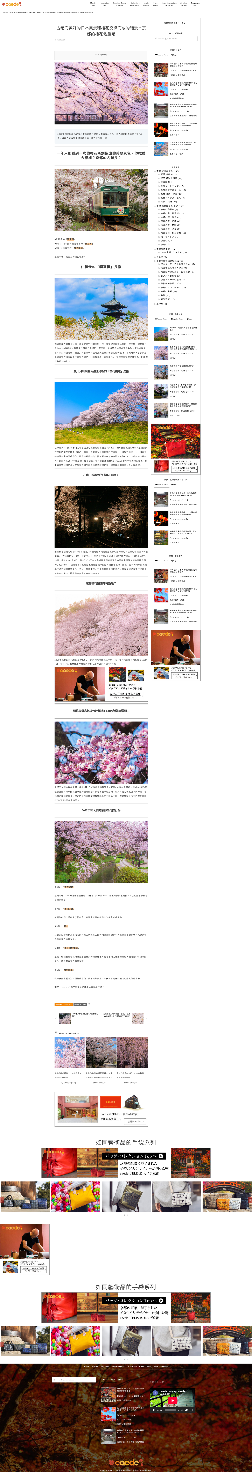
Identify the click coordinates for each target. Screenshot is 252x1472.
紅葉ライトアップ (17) (172, 186)
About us (183, 4)
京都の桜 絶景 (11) (171, 217)
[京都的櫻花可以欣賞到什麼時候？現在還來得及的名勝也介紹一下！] (161, 353)
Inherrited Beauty (118, 1366)
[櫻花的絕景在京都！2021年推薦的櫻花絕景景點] (132, 1052)
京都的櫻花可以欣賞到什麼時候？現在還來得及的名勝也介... (183, 348)
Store (155, 4)
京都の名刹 (175, 135)
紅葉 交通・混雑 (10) (171, 194)
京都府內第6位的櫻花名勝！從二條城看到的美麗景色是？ (183, 386)
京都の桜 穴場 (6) (170, 225)
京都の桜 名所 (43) (171, 221)
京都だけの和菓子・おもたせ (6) (177, 272)
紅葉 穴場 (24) (169, 202)
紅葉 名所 (192, 71)
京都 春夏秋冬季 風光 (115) (170, 206)
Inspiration (105, 4)
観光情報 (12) (168, 299)
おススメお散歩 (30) (171, 276)
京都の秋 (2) (167, 245)
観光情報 (193, 116)
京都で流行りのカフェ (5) (174, 268)
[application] (172, 1400)
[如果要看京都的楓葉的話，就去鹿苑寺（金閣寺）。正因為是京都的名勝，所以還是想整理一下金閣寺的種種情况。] (161, 537)
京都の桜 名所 (176, 154)
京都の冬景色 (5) (169, 210)
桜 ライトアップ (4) (172, 237)
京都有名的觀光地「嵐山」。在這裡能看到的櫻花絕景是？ (183, 144)
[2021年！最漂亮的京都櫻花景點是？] (161, 334)
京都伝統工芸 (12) (165, 249)
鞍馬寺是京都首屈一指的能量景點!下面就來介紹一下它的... (183, 105)
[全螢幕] (191, 1410)
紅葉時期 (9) (167, 182)
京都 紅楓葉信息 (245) (167, 171)
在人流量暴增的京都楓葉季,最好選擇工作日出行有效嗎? (183, 84)
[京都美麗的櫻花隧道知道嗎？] (161, 372)
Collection (134, 4)
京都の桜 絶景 (80, 1004)
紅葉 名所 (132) (169, 175)
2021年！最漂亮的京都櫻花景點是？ (183, 329)
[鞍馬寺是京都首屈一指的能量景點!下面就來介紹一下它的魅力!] (161, 110)
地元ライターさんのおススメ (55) (178, 264)
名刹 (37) (165, 295)
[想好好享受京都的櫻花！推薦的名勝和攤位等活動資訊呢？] (161, 410)
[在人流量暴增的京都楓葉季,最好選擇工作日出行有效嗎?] (161, 89)
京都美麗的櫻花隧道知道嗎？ (182, 366)
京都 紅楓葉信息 (178, 75)
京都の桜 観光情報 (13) (173, 233)
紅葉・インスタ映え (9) (173, 198)
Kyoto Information (169, 4)
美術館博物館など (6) (172, 284)
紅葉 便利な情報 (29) (171, 178)
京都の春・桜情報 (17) (172, 214)
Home (86, 1366)
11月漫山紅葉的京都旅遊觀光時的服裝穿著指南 (183, 65)
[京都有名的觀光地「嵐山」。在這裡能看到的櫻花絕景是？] (161, 149)
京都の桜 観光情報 (180, 411)
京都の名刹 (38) (169, 292)
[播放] (154, 1410)
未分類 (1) (161, 304)
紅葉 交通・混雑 (177, 94)
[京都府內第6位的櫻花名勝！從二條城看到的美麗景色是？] (161, 391)
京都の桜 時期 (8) (170, 229)
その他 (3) (161, 257)
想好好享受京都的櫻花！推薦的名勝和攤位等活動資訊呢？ (183, 405)
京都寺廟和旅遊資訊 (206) (169, 261)
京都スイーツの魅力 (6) (173, 280)
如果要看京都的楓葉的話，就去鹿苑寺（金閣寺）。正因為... (183, 532)
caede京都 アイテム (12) (174, 253)
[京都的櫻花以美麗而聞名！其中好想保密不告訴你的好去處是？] (101, 1052)
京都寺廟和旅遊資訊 (178, 116)
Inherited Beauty (119, 4)
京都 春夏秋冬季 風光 (63, 1004)
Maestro (93, 4)
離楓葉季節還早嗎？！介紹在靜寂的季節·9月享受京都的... (183, 125)
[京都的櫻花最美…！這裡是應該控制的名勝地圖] (70, 1052)
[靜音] (186, 1410)
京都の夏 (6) (167, 241)
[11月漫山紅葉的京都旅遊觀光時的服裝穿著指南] (161, 70)
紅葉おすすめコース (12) (173, 190)
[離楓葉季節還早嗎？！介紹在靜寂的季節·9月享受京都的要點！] (161, 130)
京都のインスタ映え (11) (173, 288)
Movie (149, 1366)
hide (104, 55)
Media (146, 4)
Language (195, 4)
